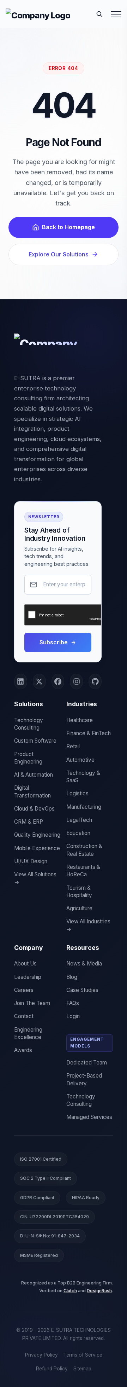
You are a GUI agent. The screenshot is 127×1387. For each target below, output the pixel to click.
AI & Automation (33, 774)
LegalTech (79, 820)
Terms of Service (83, 1355)
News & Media (84, 963)
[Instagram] (76, 681)
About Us (25, 963)
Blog (71, 977)
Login (73, 1016)
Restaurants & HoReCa (83, 871)
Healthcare (79, 720)
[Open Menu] (116, 14)
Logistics (77, 793)
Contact (24, 1016)
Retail (73, 746)
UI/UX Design (30, 861)
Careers (24, 990)
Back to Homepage (68, 227)
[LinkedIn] (20, 681)
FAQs (72, 1003)
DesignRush (99, 1290)
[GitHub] (95, 681)
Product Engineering (28, 758)
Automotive (80, 759)
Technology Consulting (28, 724)
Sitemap (82, 1368)
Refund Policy (52, 1368)
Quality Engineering (37, 834)
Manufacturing (83, 806)
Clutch (70, 1290)
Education (78, 833)
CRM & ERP (28, 821)
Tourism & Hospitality (79, 891)
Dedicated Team (86, 1062)
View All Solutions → (35, 878)
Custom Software (35, 740)
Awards (23, 1050)
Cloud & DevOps (34, 808)
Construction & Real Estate (84, 850)
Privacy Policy (41, 1355)
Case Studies (82, 990)
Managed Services (89, 1117)
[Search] (99, 14)
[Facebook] (58, 681)
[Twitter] (39, 681)
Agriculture (79, 908)
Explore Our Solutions (59, 254)
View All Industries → (88, 925)
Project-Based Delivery (84, 1079)
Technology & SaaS (83, 777)
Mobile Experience (37, 848)
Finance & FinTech (88, 733)
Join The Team (32, 1003)
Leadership (27, 977)
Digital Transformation (32, 791)
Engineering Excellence (28, 1033)
